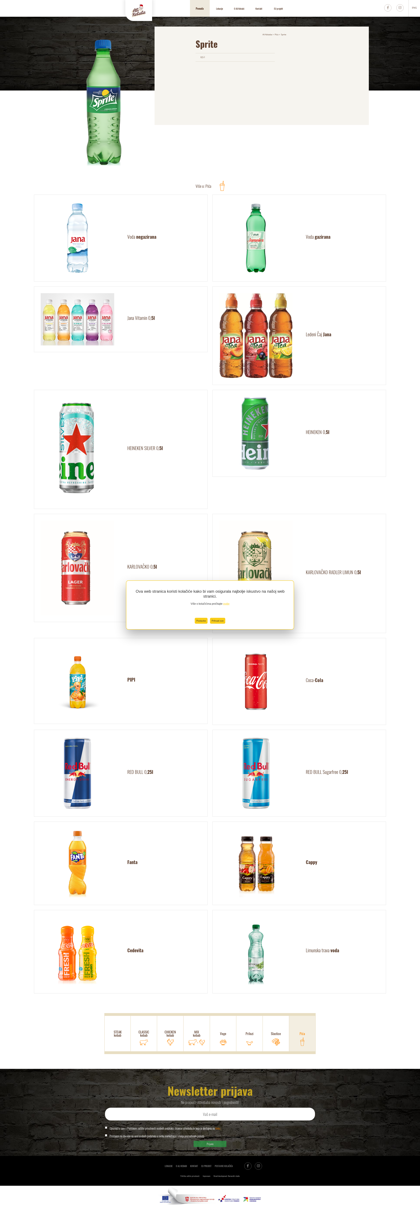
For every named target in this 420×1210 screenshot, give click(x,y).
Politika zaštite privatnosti (190, 1176)
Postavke (201, 620)
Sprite (283, 34)
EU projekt (278, 8)
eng (414, 7)
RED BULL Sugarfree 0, (327, 771)
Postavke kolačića (224, 1166)
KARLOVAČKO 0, (142, 566)
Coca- (314, 680)
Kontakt (258, 8)
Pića (276, 34)
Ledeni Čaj (318, 334)
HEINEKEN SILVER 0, (145, 448)
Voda (141, 236)
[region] (210, 605)
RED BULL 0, (140, 771)
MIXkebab (196, 1033)
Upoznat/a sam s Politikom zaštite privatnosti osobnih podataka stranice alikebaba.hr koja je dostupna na (165, 1128)
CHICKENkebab (170, 1033)
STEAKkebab (118, 1033)
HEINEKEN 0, (317, 432)
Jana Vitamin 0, (141, 317)
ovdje (226, 603)
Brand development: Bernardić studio (227, 1176)
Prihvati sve (218, 620)
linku (217, 1128)
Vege (223, 1033)
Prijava (210, 1144)
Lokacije (219, 8)
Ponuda (200, 8)
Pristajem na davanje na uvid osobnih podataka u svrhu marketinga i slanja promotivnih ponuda (157, 1136)
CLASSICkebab (143, 1033)
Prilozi (249, 1033)
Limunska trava (322, 950)
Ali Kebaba (267, 34)
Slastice (276, 1033)
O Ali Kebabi (239, 8)
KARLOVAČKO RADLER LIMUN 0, (333, 572)
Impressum (206, 1176)
